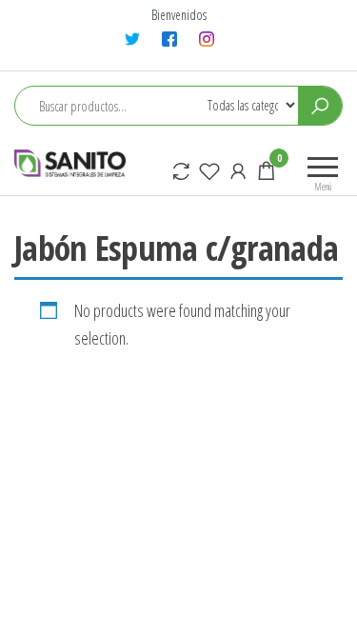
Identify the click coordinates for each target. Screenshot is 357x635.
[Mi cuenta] (238, 170)
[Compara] (180, 170)
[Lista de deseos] (209, 170)
